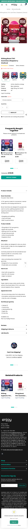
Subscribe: (6, 96)
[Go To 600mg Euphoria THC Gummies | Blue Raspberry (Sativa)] (7, 145)
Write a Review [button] (20, 65)
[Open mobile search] (6, 5)
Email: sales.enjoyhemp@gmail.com (13, 449)
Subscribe (22, 485)
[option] (7, 151)
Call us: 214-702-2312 (9, 431)
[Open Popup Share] (26, 115)
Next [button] (25, 388)
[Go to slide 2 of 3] (15, 407)
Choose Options (7, 161)
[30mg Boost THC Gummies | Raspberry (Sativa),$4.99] (21, 385)
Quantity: (4, 104)
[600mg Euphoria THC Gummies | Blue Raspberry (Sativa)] (14, 75)
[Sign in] (21, 5)
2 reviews (11, 65)
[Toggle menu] (2, 5)
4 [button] (17, 168)
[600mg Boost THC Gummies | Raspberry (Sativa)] (6, 75)
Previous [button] (3, 388)
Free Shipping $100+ (14, 1)
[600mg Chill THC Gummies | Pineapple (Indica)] (23, 75)
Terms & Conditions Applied (14, 357)
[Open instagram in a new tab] (2, 454)
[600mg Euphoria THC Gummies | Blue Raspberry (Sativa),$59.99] (7, 385)
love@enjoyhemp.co (16, 432)
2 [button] (14, 168)
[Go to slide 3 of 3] (16, 407)
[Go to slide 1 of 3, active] (12, 407)
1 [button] (11, 168)
